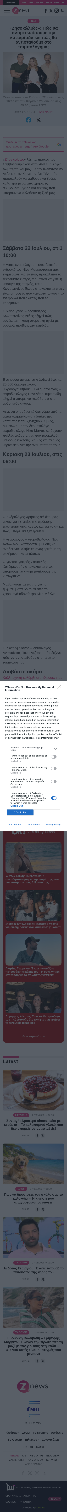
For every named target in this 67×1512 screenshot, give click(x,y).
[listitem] (33, 748)
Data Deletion (14, 824)
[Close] (60, 687)
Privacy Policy (53, 824)
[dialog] (33, 756)
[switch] (54, 757)
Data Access (33, 824)
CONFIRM (20, 812)
